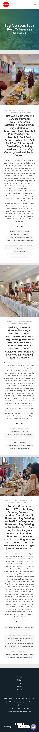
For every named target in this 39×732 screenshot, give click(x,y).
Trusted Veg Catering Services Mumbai (19, 254)
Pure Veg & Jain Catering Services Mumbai (19, 112)
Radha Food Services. (19, 651)
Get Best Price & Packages (19, 234)
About (19, 686)
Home (19, 690)
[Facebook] (16, 724)
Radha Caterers (19, 251)
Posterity (7, 727)
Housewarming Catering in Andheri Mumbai (20, 502)
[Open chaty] (33, 727)
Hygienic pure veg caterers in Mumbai (19, 237)
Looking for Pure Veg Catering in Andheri (19, 643)
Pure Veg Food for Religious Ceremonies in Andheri (19, 648)
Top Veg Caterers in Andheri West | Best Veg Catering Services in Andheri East (19, 656)
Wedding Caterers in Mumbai (19, 323)
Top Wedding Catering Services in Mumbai (19, 445)
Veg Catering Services (19, 257)
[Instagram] (19, 724)
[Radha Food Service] (6, 4)
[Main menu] (35, 4)
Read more (19, 226)
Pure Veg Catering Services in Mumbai (19, 440)
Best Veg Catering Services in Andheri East (19, 627)
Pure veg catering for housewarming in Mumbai (19, 247)
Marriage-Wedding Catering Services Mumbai (19, 436)
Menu (20, 683)
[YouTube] (22, 724)
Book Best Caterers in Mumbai (20, 231)
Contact (19, 677)
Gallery (19, 680)
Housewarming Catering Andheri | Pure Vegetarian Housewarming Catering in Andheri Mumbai (19, 638)
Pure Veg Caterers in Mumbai (19, 243)
